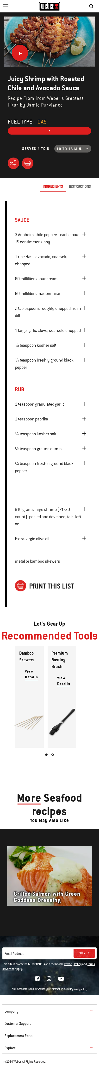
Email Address (14, 954)
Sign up (84, 953)
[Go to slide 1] (46, 754)
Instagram (49, 978)
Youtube (61, 978)
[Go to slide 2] (52, 754)
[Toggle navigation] (5, 6)
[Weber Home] (49, 6)
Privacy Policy (73, 964)
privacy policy (79, 989)
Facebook (37, 978)
